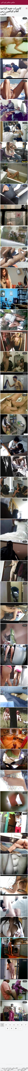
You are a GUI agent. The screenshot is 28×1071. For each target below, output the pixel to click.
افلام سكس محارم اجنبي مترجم (9, 1068)
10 (16, 1028)
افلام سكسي (24, 1068)
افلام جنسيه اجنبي (21, 1069)
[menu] (26, 8)
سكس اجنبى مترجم (8, 1069)
